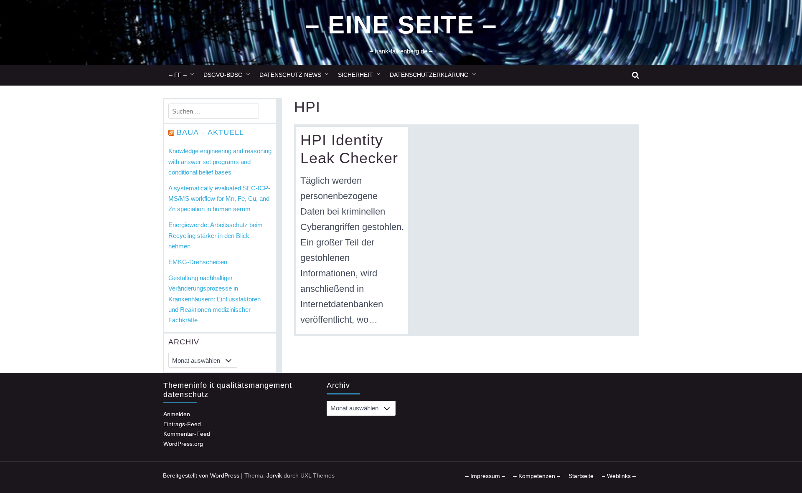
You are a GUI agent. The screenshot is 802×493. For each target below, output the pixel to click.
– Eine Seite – (401, 25)
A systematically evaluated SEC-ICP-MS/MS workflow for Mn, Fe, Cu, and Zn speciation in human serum (219, 198)
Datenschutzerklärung (429, 74)
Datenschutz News (290, 74)
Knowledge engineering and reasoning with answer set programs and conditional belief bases (220, 161)
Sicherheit (355, 74)
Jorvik (274, 475)
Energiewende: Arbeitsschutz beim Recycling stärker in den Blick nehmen (215, 235)
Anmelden (176, 414)
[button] (635, 75)
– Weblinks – (619, 476)
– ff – (178, 74)
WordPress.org (183, 443)
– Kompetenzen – (536, 476)
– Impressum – (485, 476)
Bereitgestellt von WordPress (201, 475)
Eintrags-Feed (182, 424)
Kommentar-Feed (186, 433)
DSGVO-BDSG (223, 74)
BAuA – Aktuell (210, 132)
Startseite (581, 476)
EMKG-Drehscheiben (197, 261)
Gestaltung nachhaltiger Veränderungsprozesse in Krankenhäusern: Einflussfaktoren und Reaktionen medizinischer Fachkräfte (214, 299)
